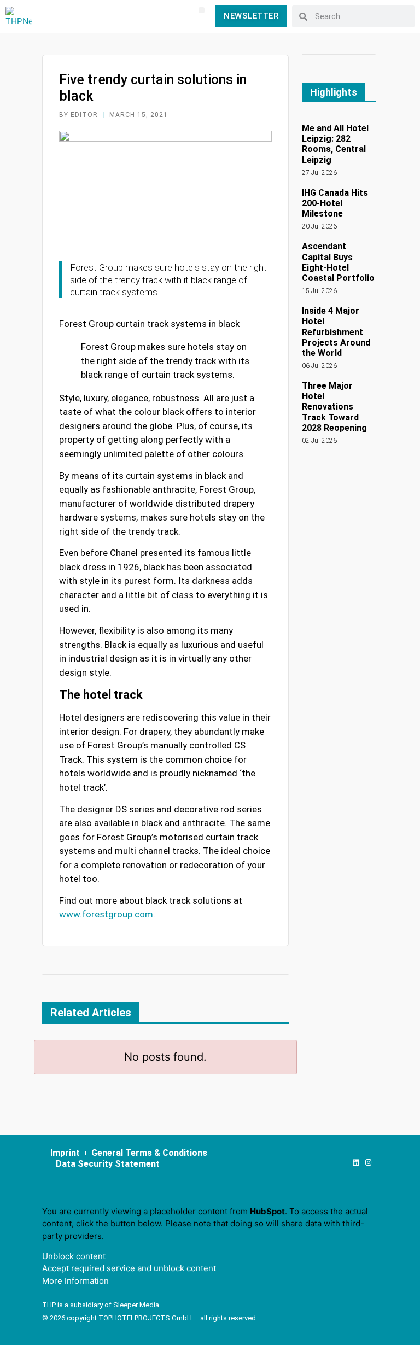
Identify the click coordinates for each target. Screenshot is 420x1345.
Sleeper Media (136, 1305)
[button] (202, 10)
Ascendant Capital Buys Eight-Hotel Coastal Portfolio (338, 262)
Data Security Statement (108, 1164)
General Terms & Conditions (149, 1153)
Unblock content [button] (74, 1256)
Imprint (65, 1153)
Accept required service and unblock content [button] (129, 1268)
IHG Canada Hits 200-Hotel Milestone (335, 203)
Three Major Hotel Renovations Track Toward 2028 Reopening (334, 407)
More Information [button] (75, 1281)
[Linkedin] (355, 1162)
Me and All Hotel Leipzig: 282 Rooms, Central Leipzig (335, 144)
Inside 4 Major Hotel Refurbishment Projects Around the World (336, 332)
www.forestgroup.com (106, 914)
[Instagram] (368, 1162)
